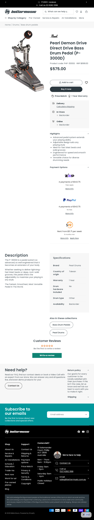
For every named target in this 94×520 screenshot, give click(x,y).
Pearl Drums (58, 332)
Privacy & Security (25, 471)
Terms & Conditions (26, 478)
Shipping (72, 397)
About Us (9, 449)
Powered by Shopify (27, 513)
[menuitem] (15, 18)
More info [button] (69, 189)
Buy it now (66, 89)
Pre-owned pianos (10, 483)
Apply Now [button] (74, 238)
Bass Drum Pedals (61, 324)
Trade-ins (9, 470)
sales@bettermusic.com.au (73, 479)
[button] (86, 82)
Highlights (55, 133)
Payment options (25, 461)
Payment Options (58, 167)
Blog (7, 489)
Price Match (27, 466)
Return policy (74, 370)
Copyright (26, 483)
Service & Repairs (9, 454)
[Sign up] (86, 414)
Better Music (15, 513)
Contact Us (13, 385)
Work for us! (11, 478)
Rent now (9, 474)
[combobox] (58, 11)
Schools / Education (9, 465)
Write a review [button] (47, 355)
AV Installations (12, 459)
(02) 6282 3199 (66, 471)
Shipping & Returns (26, 454)
